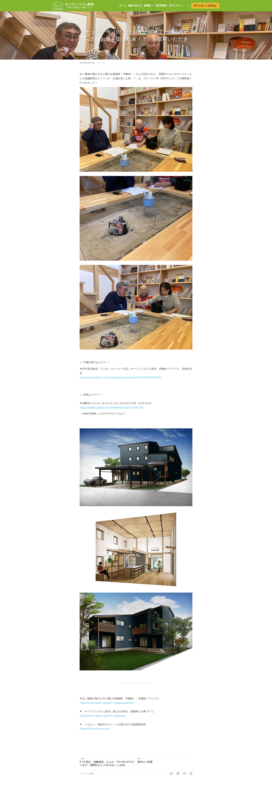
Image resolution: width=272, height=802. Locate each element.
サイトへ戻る (88, 773)
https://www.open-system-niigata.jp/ (103, 715)
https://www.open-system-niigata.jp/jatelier (107, 702)
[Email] (191, 773)
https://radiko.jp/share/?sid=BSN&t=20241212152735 (112, 407)
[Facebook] (171, 773)
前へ (84, 758)
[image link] (58, 5)
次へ (139, 758)
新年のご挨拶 (145, 761)
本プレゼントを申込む (205, 5)
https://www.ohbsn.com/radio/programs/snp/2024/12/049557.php (120, 377)
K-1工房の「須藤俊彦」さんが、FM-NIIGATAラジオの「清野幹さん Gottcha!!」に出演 (107, 763)
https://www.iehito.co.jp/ (95, 728)
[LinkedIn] (184, 773)
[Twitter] (178, 773)
